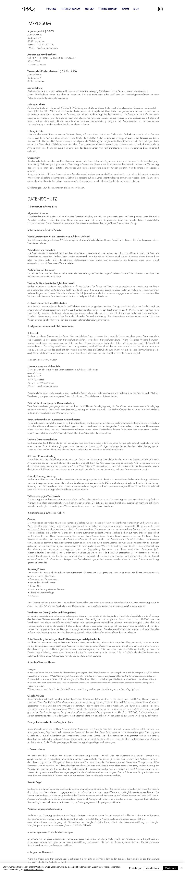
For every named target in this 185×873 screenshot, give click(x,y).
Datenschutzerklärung (34, 869)
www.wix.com (78, 187)
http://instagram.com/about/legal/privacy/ (120, 689)
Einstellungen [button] (135, 868)
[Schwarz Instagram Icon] (160, 9)
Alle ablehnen (152, 868)
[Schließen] (181, 868)
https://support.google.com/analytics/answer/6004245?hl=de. (59, 825)
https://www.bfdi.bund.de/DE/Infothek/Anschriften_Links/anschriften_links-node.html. (69, 432)
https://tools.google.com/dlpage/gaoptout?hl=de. (96, 802)
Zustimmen (170, 868)
